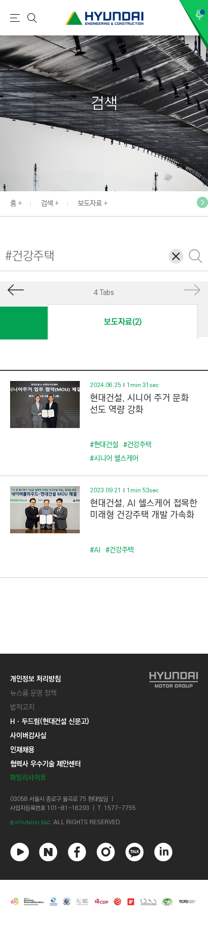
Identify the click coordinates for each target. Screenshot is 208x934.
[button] (202, 202)
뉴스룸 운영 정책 (33, 693)
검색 (47, 203)
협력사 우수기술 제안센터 (45, 764)
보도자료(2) (122, 322)
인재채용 (22, 749)
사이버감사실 (28, 735)
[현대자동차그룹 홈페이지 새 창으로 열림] (173, 728)
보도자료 (90, 203)
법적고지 (22, 707)
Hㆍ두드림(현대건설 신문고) (49, 721)
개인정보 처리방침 (35, 679)
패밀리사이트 (28, 778)
